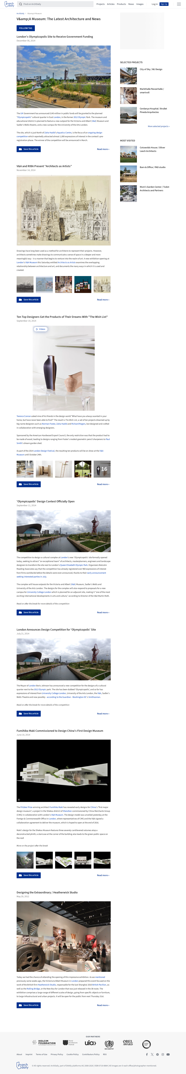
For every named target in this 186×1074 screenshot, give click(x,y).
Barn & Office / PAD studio (153, 167)
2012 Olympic (80, 117)
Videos (42, 329)
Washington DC (79, 697)
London (57, 117)
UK (21, 113)
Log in (155, 4)
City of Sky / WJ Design (151, 69)
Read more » (103, 149)
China (93, 807)
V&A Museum (31, 262)
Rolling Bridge (33, 988)
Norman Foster (48, 423)
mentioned (100, 977)
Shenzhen (67, 811)
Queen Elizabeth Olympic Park (73, 565)
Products (121, 4)
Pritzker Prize (26, 807)
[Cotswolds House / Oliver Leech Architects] (128, 154)
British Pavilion (99, 984)
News (131, 4)
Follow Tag (25, 28)
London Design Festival (44, 450)
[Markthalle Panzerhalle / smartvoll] (128, 95)
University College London (39, 592)
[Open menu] (179, 4)
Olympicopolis (24, 117)
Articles (111, 4)
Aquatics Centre (64, 132)
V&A (94, 121)
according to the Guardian (59, 697)
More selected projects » (159, 126)
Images (140, 4)
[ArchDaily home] (9, 4)
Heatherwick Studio (47, 984)
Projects (100, 4)
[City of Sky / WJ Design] (128, 76)
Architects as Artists (67, 262)
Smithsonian (94, 697)
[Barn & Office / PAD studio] (128, 173)
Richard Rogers (78, 423)
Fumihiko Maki (56, 807)
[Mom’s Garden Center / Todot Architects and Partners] (128, 193)
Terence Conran (24, 416)
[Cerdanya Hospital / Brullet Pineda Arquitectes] (128, 115)
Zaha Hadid (49, 132)
